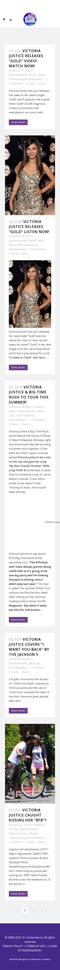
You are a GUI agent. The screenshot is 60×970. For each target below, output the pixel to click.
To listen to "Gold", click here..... (28, 357)
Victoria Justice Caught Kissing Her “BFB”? (28, 814)
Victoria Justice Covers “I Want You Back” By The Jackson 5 (29, 647)
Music (32, 75)
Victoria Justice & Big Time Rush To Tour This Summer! (28, 394)
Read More (18, 122)
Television (15, 838)
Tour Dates (23, 415)
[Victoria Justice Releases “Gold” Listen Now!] (30, 175)
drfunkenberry (33, 79)
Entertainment (18, 75)
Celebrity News (28, 829)
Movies (33, 833)
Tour (12, 415)
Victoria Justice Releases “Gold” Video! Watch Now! (26, 58)
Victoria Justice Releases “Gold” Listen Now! (29, 226)
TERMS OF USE (35, 946)
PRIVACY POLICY (13, 946)
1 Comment (37, 420)
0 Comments (38, 249)
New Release (26, 245)
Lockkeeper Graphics (39, 959)
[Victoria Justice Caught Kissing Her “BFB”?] (30, 764)
